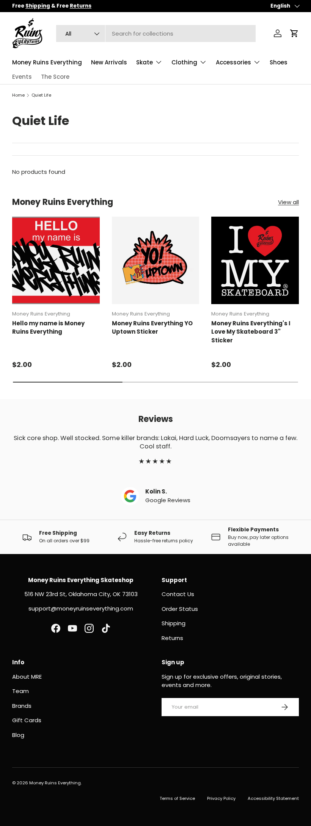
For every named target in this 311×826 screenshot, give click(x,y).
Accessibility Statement (273, 798)
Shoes (278, 62)
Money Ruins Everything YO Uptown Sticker (152, 327)
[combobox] (156, 33)
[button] (294, 33)
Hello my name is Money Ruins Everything (48, 327)
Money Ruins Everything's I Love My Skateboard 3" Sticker (251, 331)
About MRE (27, 677)
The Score (55, 77)
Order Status (180, 609)
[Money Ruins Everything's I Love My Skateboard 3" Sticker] (255, 260)
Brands (21, 706)
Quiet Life (41, 95)
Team (20, 691)
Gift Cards (26, 720)
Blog (18, 735)
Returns (172, 638)
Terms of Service (177, 798)
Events (22, 77)
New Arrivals (109, 62)
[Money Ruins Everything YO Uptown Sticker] (155, 260)
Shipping (173, 623)
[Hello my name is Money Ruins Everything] (56, 260)
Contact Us (178, 594)
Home (18, 95)
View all (288, 202)
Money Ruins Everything (47, 62)
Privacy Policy (221, 798)
